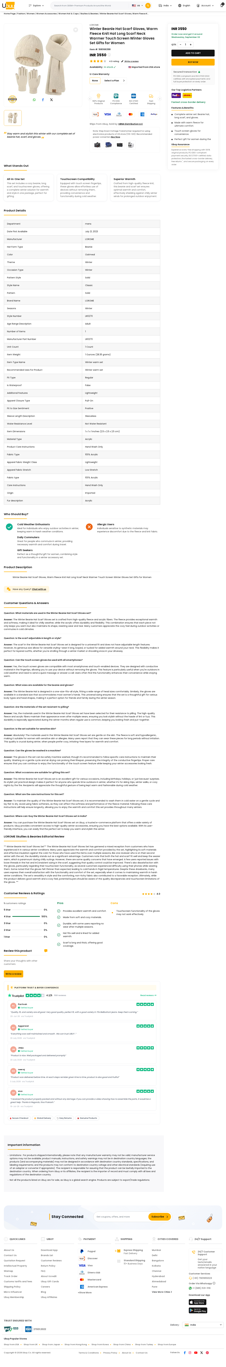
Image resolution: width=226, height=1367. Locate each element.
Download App (49, 1250)
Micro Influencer (13, 1291)
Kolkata (156, 1265)
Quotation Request (14, 1260)
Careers (45, 1286)
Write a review (14, 973)
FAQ (43, 1271)
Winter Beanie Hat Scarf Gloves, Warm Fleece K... (124, 13)
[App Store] (198, 1303)
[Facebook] (185, 1353)
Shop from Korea (100, 1344)
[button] (165, 6)
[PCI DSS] (11, 1329)
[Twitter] (202, 1353)
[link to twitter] (51, 100)
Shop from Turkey (144, 1344)
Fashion (21, 13)
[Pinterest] (207, 1353)
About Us (9, 1250)
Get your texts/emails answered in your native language (207, 1263)
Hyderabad (158, 1276)
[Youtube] (196, 1353)
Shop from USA (11, 1344)
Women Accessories (46, 13)
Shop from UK (31, 1344)
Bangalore (158, 1260)
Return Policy (48, 1265)
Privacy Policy (110, 1352)
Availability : (96, 67)
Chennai (156, 1271)
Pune (154, 1286)
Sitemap (8, 1271)
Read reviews (147, 995)
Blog (43, 1291)
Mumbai (156, 1250)
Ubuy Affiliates (49, 1297)
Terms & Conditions (89, 1352)
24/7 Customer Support (206, 1253)
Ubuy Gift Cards (50, 1281)
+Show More (85, 1292)
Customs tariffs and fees (18, 1281)
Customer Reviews (51, 1260)
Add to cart (193, 53)
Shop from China (122, 1344)
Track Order (11, 1276)
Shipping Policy (12, 1286)
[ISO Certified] (34, 1329)
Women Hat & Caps (68, 13)
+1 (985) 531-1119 (201, 1288)
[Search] (148, 5)
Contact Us (10, 1255)
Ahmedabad (159, 1281)
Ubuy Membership (14, 1297)
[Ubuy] (8, 5)
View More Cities (161, 1291)
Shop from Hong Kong (76, 1344)
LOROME (94, 24)
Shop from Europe (167, 1344)
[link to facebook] (43, 100)
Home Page (10, 13)
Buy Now (115, 137)
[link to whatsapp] (34, 100)
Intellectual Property (15, 1265)
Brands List (47, 1255)
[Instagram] (190, 1353)
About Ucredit (49, 1276)
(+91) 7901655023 (202, 1278)
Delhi (154, 1255)
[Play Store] (198, 1311)
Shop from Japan (51, 1344)
